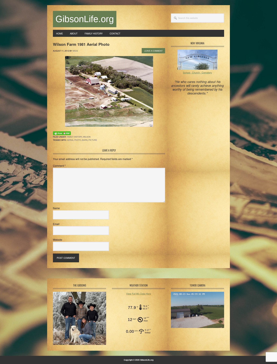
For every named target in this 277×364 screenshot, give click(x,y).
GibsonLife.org (84, 19)
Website (57, 239)
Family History (74, 136)
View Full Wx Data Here (138, 293)
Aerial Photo (74, 140)
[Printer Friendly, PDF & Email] (62, 133)
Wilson (87, 136)
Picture (92, 140)
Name (56, 208)
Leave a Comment (153, 50)
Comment (59, 166)
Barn (85, 140)
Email (56, 224)
